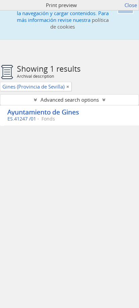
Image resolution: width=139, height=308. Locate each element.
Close (130, 5)
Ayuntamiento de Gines (43, 112)
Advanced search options (69, 99)
